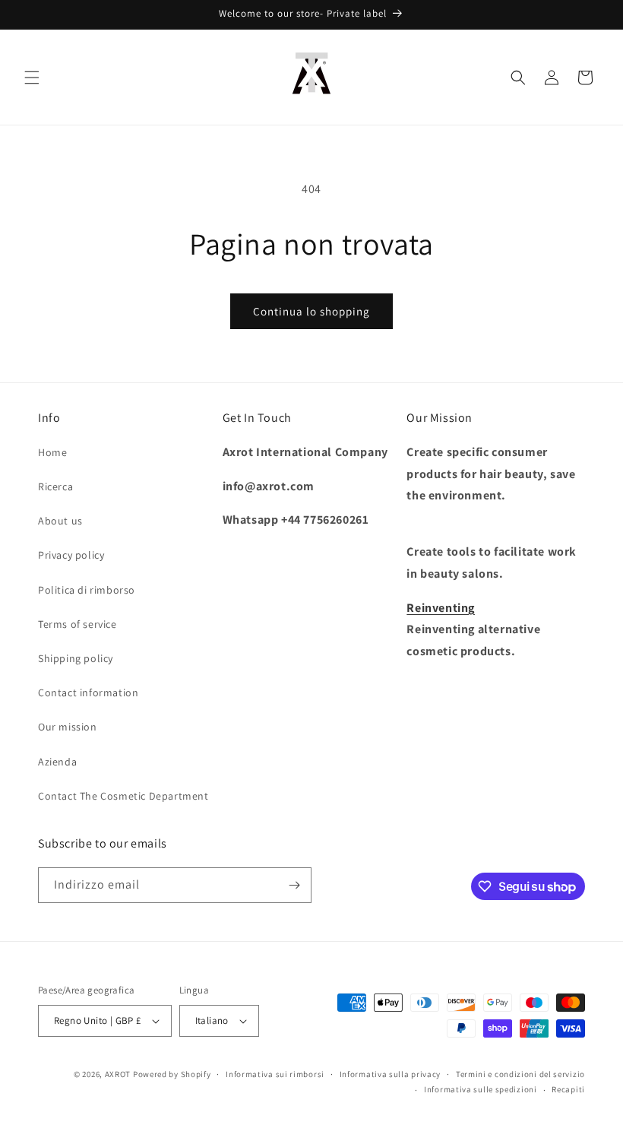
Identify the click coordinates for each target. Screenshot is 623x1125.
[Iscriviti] (294, 885)
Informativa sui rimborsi (275, 1074)
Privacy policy (71, 555)
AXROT (118, 1074)
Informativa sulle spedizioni (480, 1089)
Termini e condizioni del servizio (520, 1074)
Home (52, 452)
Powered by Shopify (172, 1074)
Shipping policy (75, 658)
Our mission (67, 727)
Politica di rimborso (86, 590)
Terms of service (77, 624)
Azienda (57, 761)
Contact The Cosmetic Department (123, 796)
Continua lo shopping (311, 311)
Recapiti (568, 1089)
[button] (32, 77)
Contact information (88, 692)
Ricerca (55, 486)
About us (60, 521)
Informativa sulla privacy (390, 1074)
